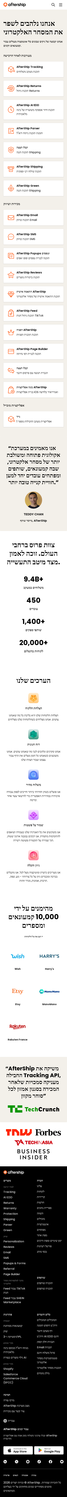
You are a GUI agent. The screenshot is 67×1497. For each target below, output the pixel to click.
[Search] (53, 4)
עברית (11, 1421)
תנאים (15, 1475)
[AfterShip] (15, 5)
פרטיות (6, 1475)
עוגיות (33, 1475)
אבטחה (25, 1475)
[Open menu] (61, 5)
